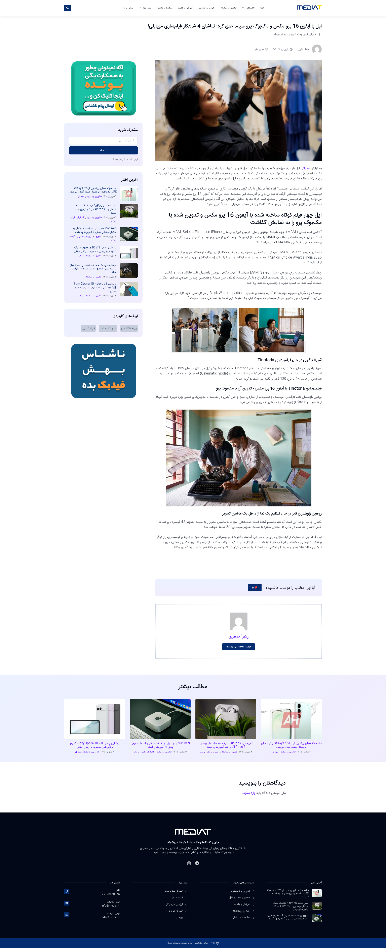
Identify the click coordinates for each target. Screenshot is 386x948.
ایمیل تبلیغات (114, 914)
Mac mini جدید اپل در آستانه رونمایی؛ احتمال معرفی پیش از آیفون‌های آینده (95, 230)
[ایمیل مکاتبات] (66, 903)
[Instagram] (189, 863)
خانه (262, 8)
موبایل (277, 34)
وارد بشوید (248, 793)
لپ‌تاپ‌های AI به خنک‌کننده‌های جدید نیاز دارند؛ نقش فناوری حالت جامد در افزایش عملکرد (93, 269)
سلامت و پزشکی (164, 8)
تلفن (118, 890)
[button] (67, 8)
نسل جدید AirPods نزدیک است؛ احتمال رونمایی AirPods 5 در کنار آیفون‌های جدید (94, 209)
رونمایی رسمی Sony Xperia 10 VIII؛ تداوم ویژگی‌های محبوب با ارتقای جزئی (95, 249)
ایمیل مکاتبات (113, 902)
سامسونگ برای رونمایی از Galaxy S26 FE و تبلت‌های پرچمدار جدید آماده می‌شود (93, 190)
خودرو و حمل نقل (206, 8)
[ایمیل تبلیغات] (66, 914)
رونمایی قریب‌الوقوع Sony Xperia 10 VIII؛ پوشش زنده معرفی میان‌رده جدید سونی (95, 288)
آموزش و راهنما (185, 8)
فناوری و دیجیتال (228, 8)
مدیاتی (305, 168)
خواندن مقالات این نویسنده (239, 647)
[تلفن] (66, 891)
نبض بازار (147, 8)
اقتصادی (250, 8)
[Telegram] (197, 863)
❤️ (254, 588)
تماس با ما (128, 8)
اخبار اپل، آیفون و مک (306, 34)
